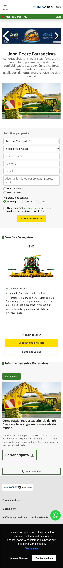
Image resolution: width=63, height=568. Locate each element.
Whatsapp (11, 201)
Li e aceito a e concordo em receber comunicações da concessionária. (29, 209)
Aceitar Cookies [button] (44, 558)
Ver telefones (33, 471)
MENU (5, 9)
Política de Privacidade (28, 208)
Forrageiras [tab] (11, 376)
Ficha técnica (33, 334)
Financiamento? (14, 188)
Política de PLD (40, 517)
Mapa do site (9, 508)
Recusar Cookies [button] (19, 558)
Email (42, 201)
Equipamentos (10, 500)
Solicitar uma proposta (31, 342)
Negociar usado (14, 192)
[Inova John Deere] (46, 7)
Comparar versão (31, 351)
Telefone (28, 201)
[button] (6, 36)
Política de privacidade (14, 517)
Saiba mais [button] (31, 548)
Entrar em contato (31, 218)
